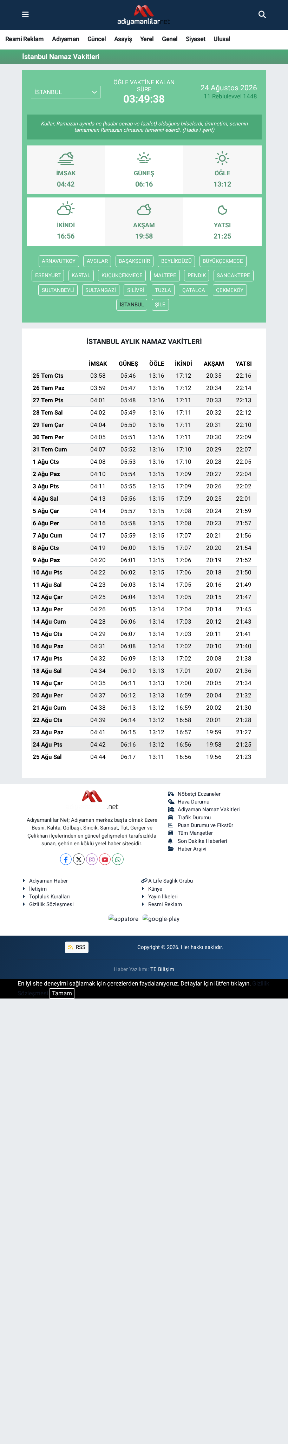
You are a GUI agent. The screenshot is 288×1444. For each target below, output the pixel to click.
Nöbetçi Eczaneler (199, 794)
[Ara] (262, 14)
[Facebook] (66, 859)
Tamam (62, 993)
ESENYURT (48, 275)
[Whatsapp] (118, 859)
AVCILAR (97, 261)
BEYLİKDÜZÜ (176, 261)
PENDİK (197, 275)
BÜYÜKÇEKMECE (223, 261)
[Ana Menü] (25, 14)
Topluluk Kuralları (49, 896)
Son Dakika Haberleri (202, 841)
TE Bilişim (162, 969)
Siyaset (195, 39)
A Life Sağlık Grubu (170, 881)
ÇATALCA (193, 290)
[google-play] (161, 918)
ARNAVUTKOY (59, 261)
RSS (79, 947)
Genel (169, 39)
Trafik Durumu (194, 817)
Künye (155, 889)
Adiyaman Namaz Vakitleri (209, 809)
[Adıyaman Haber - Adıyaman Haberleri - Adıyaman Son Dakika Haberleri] (143, 15)
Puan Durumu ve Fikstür (205, 825)
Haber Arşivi (192, 849)
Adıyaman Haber (48, 881)
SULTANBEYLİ (58, 290)
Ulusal (222, 39)
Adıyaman (65, 39)
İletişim (38, 889)
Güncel (96, 39)
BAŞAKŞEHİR (134, 261)
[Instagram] (92, 859)
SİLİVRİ (135, 290)
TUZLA (163, 290)
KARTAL (81, 275)
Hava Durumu (193, 802)
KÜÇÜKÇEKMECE (122, 275)
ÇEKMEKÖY (229, 290)
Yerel (147, 39)
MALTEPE (164, 275)
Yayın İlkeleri (163, 896)
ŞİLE (160, 304)
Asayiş (123, 39)
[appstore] (124, 918)
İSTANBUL (132, 304)
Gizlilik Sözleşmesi (51, 904)
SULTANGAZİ (100, 290)
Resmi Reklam (24, 39)
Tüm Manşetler (195, 833)
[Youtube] (105, 859)
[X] (79, 859)
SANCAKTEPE (233, 275)
